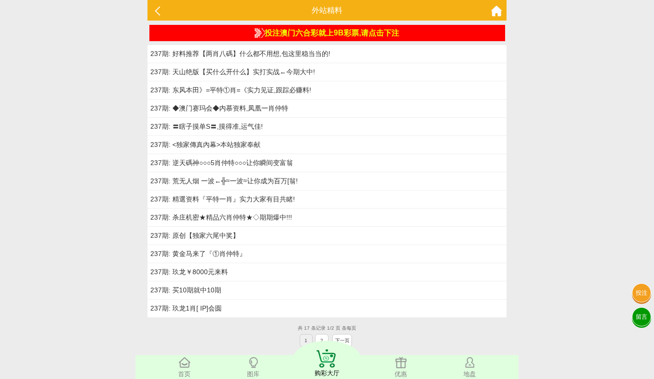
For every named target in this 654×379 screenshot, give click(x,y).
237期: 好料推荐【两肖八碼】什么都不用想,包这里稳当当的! (240, 53)
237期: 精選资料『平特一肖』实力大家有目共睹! (222, 199)
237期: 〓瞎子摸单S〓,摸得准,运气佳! (206, 126)
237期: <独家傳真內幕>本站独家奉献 (205, 144)
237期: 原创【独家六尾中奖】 (194, 235)
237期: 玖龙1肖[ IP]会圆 (186, 308)
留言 (641, 316)
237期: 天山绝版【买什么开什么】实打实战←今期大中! (232, 72)
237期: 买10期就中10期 (185, 290)
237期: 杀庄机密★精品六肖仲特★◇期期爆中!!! (221, 217)
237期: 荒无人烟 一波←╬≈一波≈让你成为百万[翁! (224, 181)
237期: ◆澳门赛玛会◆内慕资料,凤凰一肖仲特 (219, 108)
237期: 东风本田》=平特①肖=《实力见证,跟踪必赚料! (230, 90)
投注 (641, 293)
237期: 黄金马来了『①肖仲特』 (198, 253)
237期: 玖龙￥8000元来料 (189, 272)
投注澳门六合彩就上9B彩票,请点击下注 (332, 33)
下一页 (342, 340)
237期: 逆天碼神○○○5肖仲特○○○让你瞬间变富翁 (221, 163)
